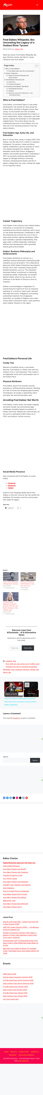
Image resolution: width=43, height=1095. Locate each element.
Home (6, 1051)
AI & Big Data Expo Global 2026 (15, 993)
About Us (13, 1051)
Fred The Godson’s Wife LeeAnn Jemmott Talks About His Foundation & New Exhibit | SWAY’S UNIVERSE (13, 685)
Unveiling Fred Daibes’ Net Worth (17, 86)
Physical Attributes (15, 84)
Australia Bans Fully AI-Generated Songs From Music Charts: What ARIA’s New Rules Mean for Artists (20, 943)
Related (11, 91)
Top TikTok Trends (10, 879)
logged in (16, 718)
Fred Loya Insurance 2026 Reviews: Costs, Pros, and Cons (27, 584)
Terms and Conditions (26, 1055)
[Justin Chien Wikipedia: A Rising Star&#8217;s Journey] (10, 576)
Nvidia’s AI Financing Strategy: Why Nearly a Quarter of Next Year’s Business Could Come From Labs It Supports (20, 935)
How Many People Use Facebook (15, 872)
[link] (8, 685)
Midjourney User (9, 901)
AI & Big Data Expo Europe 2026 (15, 987)
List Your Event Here (11, 999)
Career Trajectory (12, 73)
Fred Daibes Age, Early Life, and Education (21, 71)
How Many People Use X (12, 907)
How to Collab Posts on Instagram (16, 891)
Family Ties (12, 82)
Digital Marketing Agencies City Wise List (19, 863)
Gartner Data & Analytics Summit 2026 (17, 977)
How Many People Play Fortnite (15, 894)
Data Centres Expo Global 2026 (15, 996)
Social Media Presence (16, 88)
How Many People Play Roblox (14, 897)
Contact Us (35, 1051)
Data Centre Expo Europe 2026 (15, 990)
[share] (19, 684)
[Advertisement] (21, 828)
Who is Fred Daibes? (12, 68)
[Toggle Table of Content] (35, 66)
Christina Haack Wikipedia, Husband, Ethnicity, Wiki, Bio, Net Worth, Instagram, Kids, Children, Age (10, 606)
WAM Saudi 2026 (9, 974)
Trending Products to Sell (12, 875)
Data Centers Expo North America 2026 (18, 983)
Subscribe (28, 648)
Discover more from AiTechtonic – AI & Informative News (20, 94)
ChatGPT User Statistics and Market (16, 885)
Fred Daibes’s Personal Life (15, 79)
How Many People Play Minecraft (15, 904)
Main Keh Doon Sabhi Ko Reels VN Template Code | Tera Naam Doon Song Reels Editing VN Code (21, 950)
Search (5, 757)
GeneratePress (23, 1061)
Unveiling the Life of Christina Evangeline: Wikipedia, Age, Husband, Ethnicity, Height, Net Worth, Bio (21, 669)
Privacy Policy (24, 1051)
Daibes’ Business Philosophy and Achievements (19, 76)
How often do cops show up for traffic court (23, 664)
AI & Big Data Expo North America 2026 (18, 980)
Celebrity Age (11, 661)
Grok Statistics (8, 888)
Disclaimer (12, 1055)
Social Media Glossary (11, 866)
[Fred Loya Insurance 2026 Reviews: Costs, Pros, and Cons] (28, 576)
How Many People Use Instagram (15, 882)
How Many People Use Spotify (14, 869)
